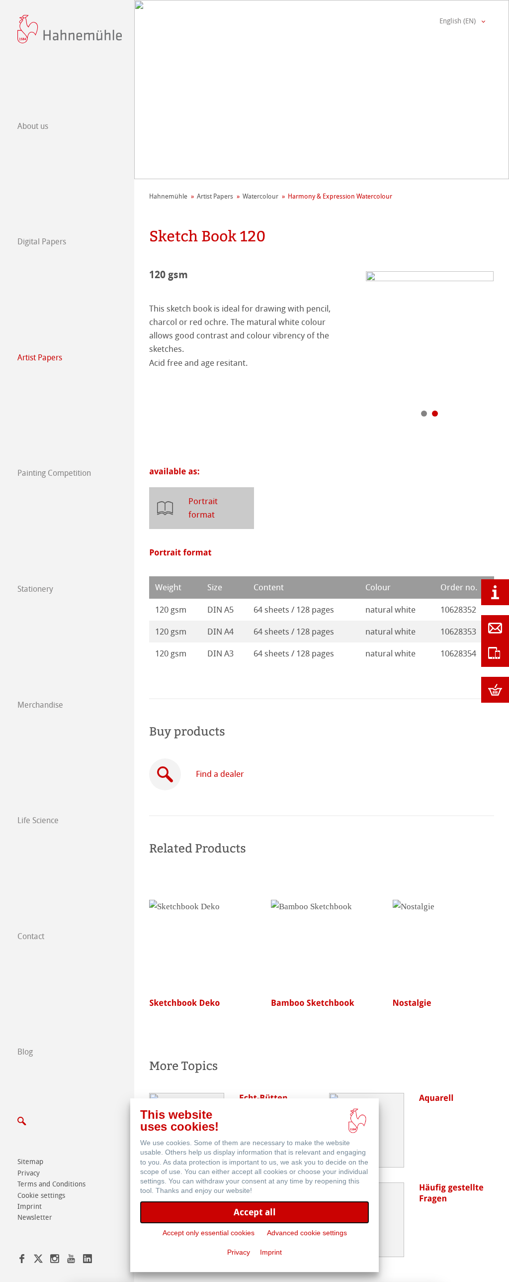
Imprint (29, 1206)
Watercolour (260, 196)
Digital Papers (41, 241)
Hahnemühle (168, 196)
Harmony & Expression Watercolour (340, 196)
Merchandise (40, 705)
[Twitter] (38, 1260)
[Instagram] (54, 1260)
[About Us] (495, 592)
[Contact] (495, 628)
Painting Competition (54, 473)
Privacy (28, 1173)
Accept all (255, 1212)
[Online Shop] (495, 690)
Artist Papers (39, 357)
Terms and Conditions (51, 1184)
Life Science (38, 820)
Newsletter (34, 1217)
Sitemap (30, 1162)
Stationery (35, 589)
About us (32, 126)
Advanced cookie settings (307, 1233)
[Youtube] (71, 1260)
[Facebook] (21, 1260)
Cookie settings (41, 1195)
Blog (25, 1052)
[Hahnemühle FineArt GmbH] (69, 29)
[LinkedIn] (87, 1260)
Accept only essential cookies (208, 1233)
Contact (30, 936)
